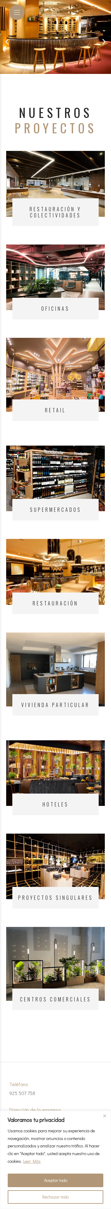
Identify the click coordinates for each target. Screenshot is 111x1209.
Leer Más (32, 1161)
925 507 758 (22, 1093)
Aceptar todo (55, 1180)
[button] (7, 42)
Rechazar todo (55, 1197)
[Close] (104, 1116)
